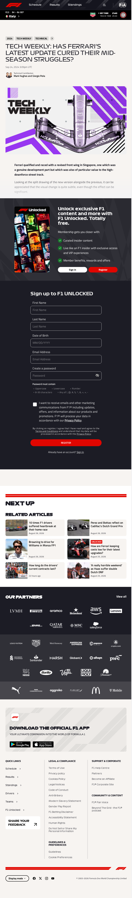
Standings (75, 5)
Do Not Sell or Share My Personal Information (63, 830)
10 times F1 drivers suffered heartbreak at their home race (42, 526)
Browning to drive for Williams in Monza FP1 (42, 543)
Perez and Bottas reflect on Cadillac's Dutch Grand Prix (107, 524)
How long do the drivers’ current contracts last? (43, 567)
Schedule (35, 5)
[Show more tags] (52, 38)
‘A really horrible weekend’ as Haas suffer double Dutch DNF (106, 569)
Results (55, 5)
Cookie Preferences (60, 857)
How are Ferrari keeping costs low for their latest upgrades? (105, 549)
